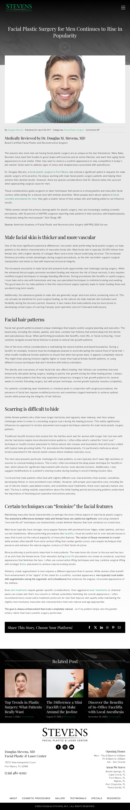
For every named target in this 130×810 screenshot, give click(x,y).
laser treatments (98, 590)
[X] (95, 627)
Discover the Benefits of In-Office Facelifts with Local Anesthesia (106, 707)
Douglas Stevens (15, 130)
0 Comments (28, 716)
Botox (23, 564)
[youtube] (71, 747)
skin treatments (19, 590)
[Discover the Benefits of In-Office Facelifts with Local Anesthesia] (106, 683)
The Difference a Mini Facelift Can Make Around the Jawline (64, 707)
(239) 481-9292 (16, 772)
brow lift (69, 556)
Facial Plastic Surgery (74, 130)
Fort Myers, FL (117, 777)
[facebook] (58, 747)
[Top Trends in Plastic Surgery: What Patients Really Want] (23, 683)
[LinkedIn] (101, 627)
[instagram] (65, 747)
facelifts (69, 533)
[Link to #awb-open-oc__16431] (123, 7)
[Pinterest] (113, 627)
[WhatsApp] (107, 627)
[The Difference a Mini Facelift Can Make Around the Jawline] (64, 683)
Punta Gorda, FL (116, 787)
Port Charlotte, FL (115, 784)
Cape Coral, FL (117, 774)
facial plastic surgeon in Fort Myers (49, 172)
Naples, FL (119, 781)
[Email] (119, 627)
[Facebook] (89, 627)
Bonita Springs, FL (115, 771)
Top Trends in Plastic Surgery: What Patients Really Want (23, 707)
